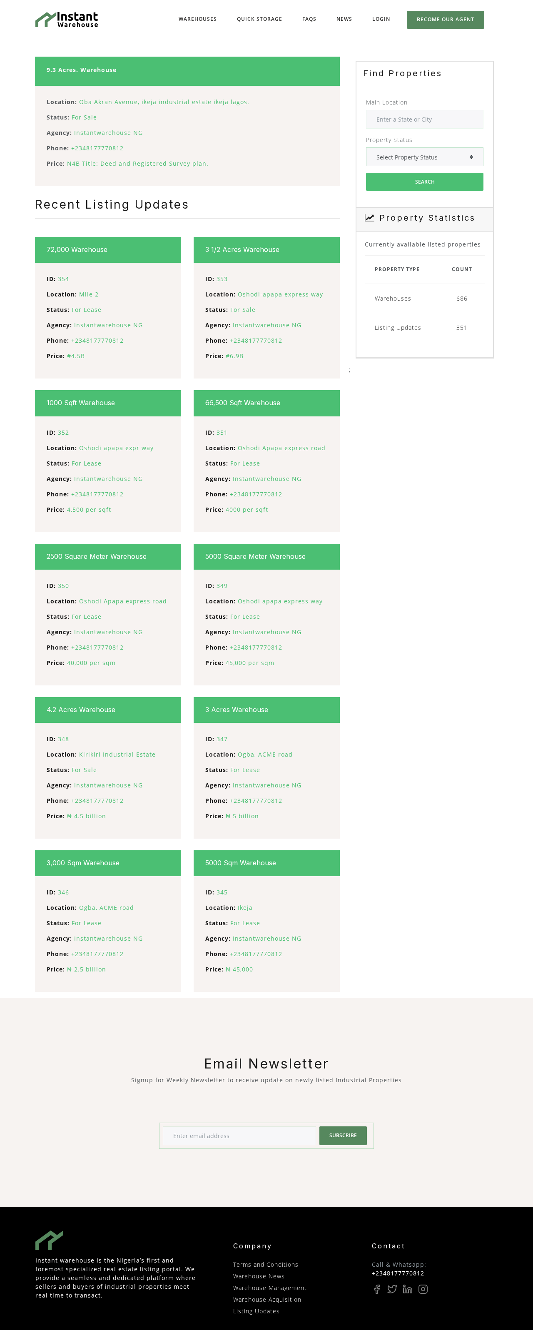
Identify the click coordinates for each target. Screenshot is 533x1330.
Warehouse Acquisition (267, 1299)
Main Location (387, 102)
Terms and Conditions (266, 1264)
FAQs (309, 18)
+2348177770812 (398, 1273)
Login (381, 18)
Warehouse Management (270, 1288)
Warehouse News (259, 1276)
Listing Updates (398, 327)
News (344, 18)
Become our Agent (445, 19)
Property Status (389, 140)
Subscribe (343, 1135)
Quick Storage (261, 18)
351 (462, 327)
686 (462, 298)
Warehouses (199, 18)
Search (425, 181)
